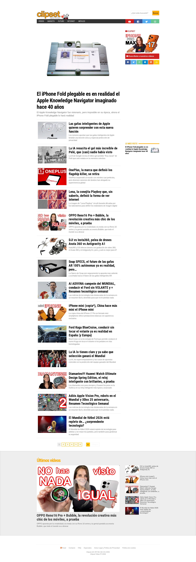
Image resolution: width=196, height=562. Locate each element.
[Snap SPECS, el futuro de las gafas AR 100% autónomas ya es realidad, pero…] (52, 268)
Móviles (81, 21)
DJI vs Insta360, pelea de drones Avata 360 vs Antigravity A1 (149, 467)
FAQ (79, 548)
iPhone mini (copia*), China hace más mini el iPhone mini (148, 478)
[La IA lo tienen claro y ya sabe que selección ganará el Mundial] (52, 358)
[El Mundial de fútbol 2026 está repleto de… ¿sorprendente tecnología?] (52, 424)
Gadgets (51, 21)
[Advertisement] (78, 5)
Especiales (88, 548)
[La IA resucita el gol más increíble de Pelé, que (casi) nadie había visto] (52, 154)
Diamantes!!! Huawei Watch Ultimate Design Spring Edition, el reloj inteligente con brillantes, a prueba (149, 489)
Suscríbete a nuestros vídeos (141, 56)
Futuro (61, 21)
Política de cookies (129, 548)
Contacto (72, 548)
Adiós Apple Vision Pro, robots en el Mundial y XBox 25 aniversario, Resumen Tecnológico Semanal (148, 500)
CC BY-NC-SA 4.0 (98, 552)
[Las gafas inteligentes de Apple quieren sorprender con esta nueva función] (52, 130)
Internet (71, 21)
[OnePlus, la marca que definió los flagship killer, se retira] (52, 176)
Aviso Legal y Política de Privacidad (107, 548)
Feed (64, 548)
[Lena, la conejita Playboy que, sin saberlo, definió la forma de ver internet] (52, 199)
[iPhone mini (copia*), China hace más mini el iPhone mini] (52, 312)
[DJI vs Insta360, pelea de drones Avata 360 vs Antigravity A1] (52, 246)
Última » (95, 444)
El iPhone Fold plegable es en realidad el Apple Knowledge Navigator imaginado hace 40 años (136, 150)
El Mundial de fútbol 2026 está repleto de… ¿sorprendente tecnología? (149, 510)
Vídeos (41, 21)
